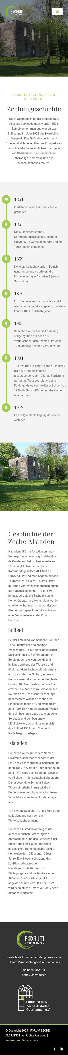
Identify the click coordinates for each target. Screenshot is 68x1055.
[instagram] (61, 1049)
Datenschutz (30, 1040)
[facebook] (54, 1049)
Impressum (12, 1040)
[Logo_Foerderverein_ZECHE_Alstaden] (34, 984)
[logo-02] (14, 7)
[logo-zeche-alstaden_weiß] (34, 931)
